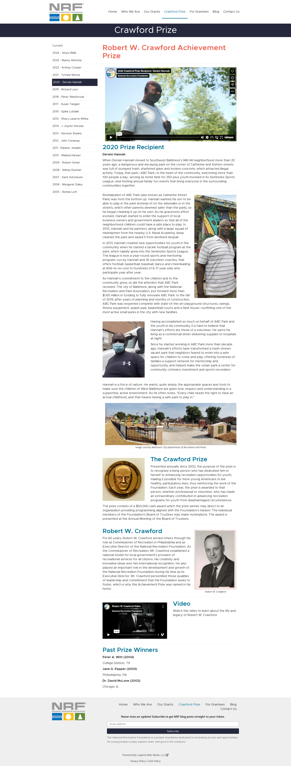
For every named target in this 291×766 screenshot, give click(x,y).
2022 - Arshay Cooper (67, 67)
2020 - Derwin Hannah (67, 82)
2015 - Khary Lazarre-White (70, 118)
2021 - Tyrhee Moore (66, 75)
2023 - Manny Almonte (67, 60)
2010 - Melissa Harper (67, 155)
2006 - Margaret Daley (68, 184)
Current (58, 45)
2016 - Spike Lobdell (66, 111)
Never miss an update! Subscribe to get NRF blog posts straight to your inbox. (173, 716)
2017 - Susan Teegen (66, 104)
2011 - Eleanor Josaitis (67, 148)
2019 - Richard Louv (65, 89)
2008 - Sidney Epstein (67, 170)
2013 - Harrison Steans (67, 133)
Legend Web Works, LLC (151, 755)
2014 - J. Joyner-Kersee (68, 126)
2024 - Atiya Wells (64, 53)
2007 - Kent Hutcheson (68, 177)
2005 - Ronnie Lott (65, 192)
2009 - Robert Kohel (66, 162)
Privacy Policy (138, 761)
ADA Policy (154, 761)
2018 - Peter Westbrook (68, 97)
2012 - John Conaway (66, 140)
